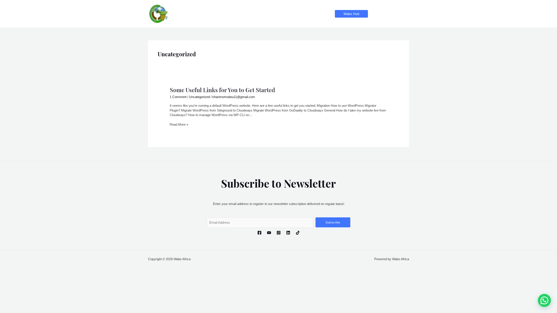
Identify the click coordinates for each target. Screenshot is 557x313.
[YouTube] (383, 14)
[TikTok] (406, 14)
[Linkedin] (398, 14)
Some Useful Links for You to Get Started (222, 90)
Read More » (179, 124)
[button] (351, 14)
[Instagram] (390, 14)
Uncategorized (199, 97)
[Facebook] (375, 14)
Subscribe (332, 222)
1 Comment (178, 97)
